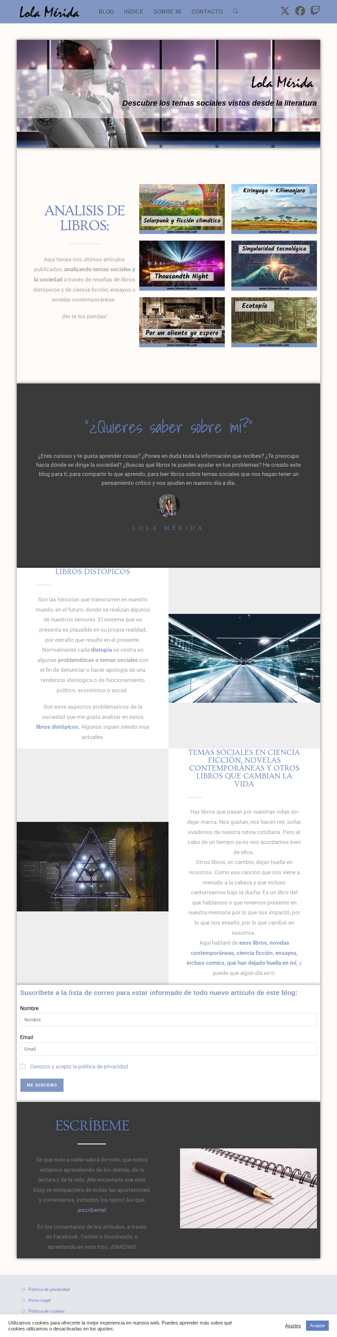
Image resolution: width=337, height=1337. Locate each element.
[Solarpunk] (182, 209)
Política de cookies (46, 1311)
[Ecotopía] (274, 322)
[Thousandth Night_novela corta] (182, 266)
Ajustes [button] (293, 1325)
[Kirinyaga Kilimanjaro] (274, 209)
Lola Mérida (168, 528)
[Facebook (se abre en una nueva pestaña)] (300, 11)
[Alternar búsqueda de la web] (235, 11)
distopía (101, 649)
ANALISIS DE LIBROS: (84, 218)
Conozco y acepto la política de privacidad (79, 1066)
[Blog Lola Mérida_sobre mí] (168, 505)
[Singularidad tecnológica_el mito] (274, 266)
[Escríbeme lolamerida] (248, 1188)
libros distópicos (57, 726)
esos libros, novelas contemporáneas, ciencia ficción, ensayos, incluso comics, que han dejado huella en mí (242, 952)
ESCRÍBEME (92, 1125)
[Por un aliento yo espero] (182, 322)
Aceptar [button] (317, 1325)
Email (26, 1037)
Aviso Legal (39, 1300)
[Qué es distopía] (244, 658)
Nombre (29, 1008)
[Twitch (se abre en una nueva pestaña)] (315, 11)
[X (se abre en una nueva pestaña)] (285, 11)
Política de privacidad (48, 1289)
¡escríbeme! (91, 1210)
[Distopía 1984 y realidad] (92, 866)
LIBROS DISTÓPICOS (92, 571)
